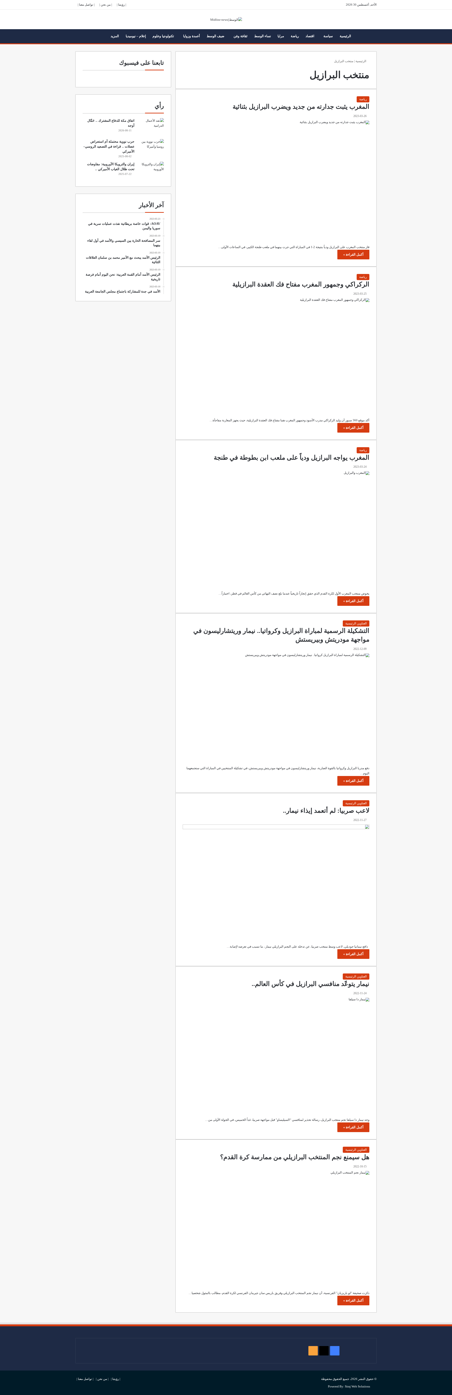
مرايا (281, 36)
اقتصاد (310, 36)
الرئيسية (345, 36)
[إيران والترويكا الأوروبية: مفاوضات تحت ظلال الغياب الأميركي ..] (151, 170)
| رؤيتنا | (121, 4)
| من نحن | (105, 4)
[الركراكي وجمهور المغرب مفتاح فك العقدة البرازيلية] (276, 354)
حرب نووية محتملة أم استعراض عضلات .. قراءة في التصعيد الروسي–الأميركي (108, 146)
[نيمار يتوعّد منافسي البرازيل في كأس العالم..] (276, 1054)
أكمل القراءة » (353, 254)
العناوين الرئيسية (356, 623)
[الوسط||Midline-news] (226, 19)
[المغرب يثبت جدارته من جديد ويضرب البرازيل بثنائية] (276, 179)
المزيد (115, 36)
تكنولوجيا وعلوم (163, 36)
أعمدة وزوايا (191, 36)
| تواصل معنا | (86, 4)
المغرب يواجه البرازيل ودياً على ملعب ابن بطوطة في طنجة (291, 457)
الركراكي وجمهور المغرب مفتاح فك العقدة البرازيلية (300, 284)
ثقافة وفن (240, 36)
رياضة (295, 36)
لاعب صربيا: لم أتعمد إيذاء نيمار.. (326, 810)
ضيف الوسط (215, 36)
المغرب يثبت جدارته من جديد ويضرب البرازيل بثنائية (301, 106)
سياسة (328, 36)
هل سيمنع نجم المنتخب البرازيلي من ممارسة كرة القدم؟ (294, 1157)
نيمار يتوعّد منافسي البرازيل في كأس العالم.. (310, 983)
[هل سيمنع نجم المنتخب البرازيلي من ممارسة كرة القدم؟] (276, 1227)
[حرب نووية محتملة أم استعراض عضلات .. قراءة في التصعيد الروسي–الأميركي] (151, 148)
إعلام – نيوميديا (136, 36)
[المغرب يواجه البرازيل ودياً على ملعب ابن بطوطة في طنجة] (276, 527)
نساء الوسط (262, 36)
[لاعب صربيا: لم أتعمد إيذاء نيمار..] (276, 880)
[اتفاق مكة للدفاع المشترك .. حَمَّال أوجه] (151, 127)
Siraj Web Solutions (357, 1386)
